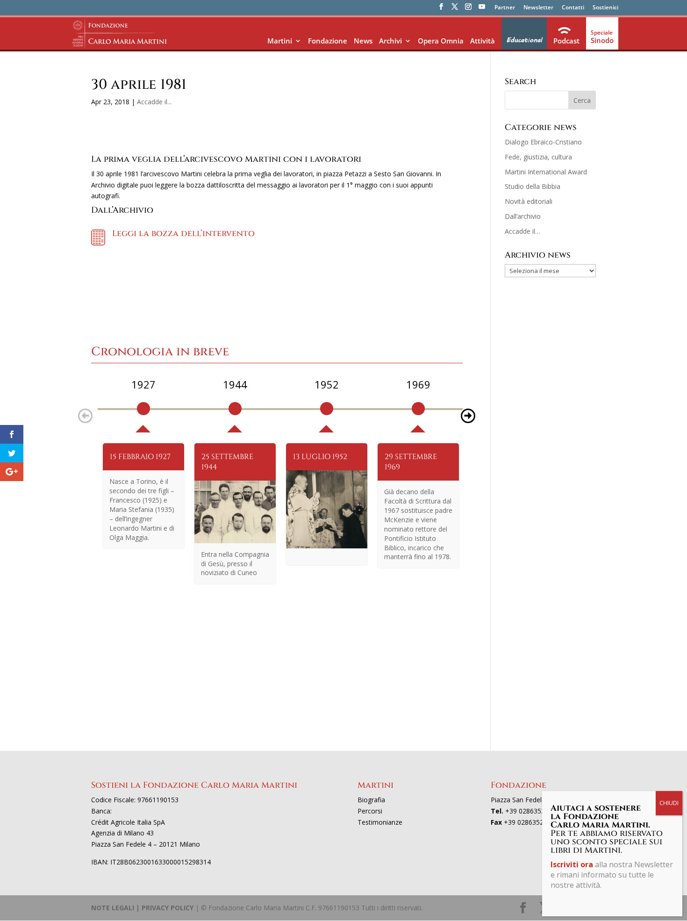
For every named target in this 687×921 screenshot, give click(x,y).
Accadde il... (154, 101)
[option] (143, 404)
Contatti (573, 8)
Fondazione (327, 40)
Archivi (390, 40)
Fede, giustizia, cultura (538, 156)
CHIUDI (669, 803)
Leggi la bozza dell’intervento (183, 233)
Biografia (371, 799)
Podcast (566, 40)
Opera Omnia (441, 40)
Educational (524, 40)
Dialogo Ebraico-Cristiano (543, 141)
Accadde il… (522, 231)
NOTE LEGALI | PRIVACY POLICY (142, 907)
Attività (482, 40)
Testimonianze (380, 822)
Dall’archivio (523, 216)
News (363, 40)
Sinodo (602, 40)
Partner (504, 8)
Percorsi (370, 810)
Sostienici (605, 8)
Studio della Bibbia (532, 186)
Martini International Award (546, 171)
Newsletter (538, 8)
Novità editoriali (528, 201)
